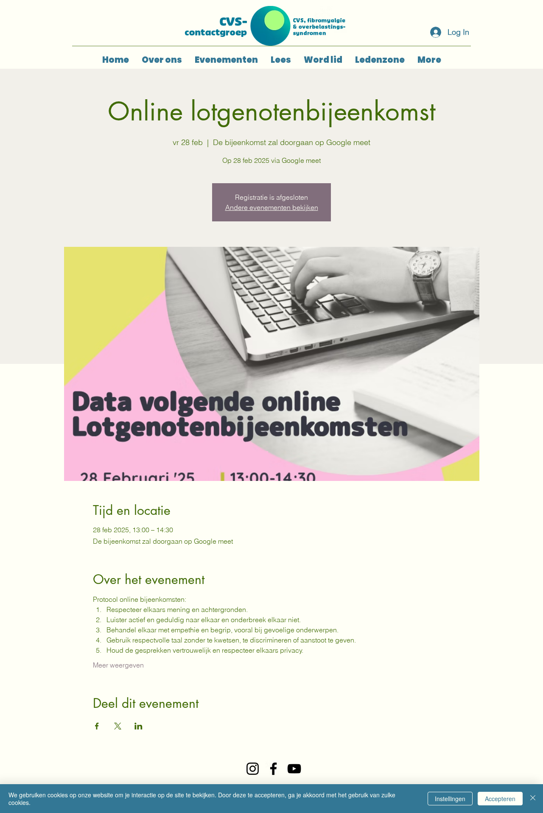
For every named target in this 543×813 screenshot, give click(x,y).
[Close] (533, 798)
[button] (226, 60)
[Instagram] (252, 768)
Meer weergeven (118, 665)
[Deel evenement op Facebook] (97, 726)
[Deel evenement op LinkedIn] (138, 726)
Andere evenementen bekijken (271, 207)
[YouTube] (294, 768)
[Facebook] (273, 768)
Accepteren (500, 798)
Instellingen (450, 798)
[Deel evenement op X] (118, 726)
